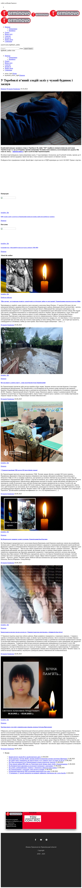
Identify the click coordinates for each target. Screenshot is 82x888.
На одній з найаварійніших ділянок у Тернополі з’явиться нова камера (33, 767)
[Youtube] (41, 840)
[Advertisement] (41, 177)
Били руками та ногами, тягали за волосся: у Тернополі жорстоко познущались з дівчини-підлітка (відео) (32, 632)
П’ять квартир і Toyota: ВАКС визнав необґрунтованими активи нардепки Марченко (38, 758)
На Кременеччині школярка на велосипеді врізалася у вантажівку (31, 766)
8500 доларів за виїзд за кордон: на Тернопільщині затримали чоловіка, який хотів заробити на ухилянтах (28, 216)
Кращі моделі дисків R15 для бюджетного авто (25, 757)
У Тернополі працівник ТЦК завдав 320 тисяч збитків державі (19, 470)
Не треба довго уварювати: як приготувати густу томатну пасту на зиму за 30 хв (36, 760)
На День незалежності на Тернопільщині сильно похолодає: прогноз (32, 762)
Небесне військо (6, 297)
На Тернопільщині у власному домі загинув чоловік (26, 769)
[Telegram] (46, 840)
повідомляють (18, 151)
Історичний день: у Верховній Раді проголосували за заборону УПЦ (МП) (19, 247)
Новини (3, 89)
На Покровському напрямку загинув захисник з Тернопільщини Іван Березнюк (24, 539)
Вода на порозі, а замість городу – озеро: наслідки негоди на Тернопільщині (23, 382)
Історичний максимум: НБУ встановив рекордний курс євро (29, 771)
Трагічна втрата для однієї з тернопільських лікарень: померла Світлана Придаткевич (26, 727)
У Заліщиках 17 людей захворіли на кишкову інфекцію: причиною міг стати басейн (37, 773)
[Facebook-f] (35, 840)
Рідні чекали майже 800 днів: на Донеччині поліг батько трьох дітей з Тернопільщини (38, 764)
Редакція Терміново (13, 89)
